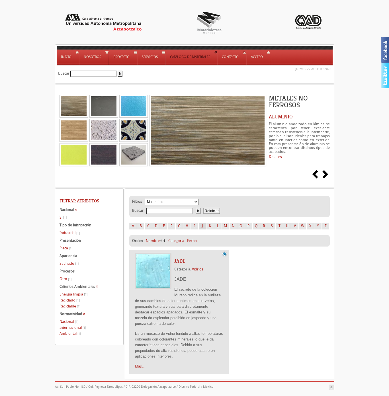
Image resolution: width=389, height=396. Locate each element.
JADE (179, 261)
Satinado (69, 263)
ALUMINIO (281, 117)
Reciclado (70, 300)
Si (63, 217)
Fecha (192, 241)
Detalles (275, 157)
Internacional (73, 327)
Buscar (63, 73)
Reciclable (70, 306)
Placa (66, 248)
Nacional (69, 321)
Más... (139, 366)
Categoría (176, 241)
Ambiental (70, 333)
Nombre (153, 241)
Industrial (70, 233)
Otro (65, 279)
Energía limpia (73, 294)
